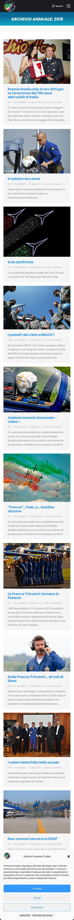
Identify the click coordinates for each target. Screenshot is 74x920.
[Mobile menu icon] (68, 6)
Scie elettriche (20, 262)
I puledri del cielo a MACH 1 (31, 334)
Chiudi (37, 897)
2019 (10, 686)
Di (20, 102)
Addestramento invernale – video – (32, 419)
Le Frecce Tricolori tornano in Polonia (33, 595)
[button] (68, 856)
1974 (10, 340)
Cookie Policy (25, 915)
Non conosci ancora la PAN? (32, 838)
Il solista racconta (24, 178)
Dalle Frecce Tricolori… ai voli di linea (35, 678)
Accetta (37, 888)
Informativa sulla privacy (42, 915)
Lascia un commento (53, 102)
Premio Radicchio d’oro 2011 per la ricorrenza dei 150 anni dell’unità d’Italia (36, 93)
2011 (10, 102)
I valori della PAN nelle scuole (33, 762)
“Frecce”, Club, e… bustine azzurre (31, 509)
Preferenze (37, 907)
